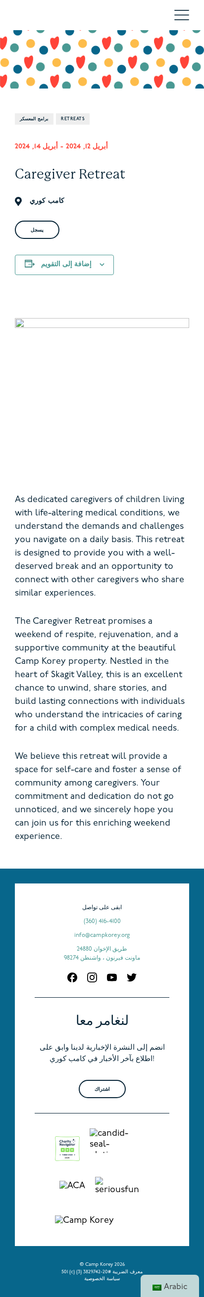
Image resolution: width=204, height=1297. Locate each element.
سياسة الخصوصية (102, 1279)
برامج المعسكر (34, 119)
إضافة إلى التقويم (66, 264)
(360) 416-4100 (102, 922)
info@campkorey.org (102, 935)
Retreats (73, 119)
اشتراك (102, 1089)
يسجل (37, 230)
